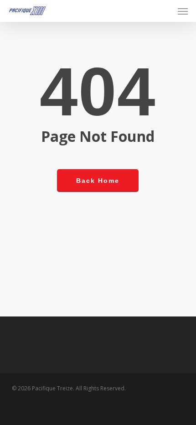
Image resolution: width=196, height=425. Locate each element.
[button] (183, 11)
